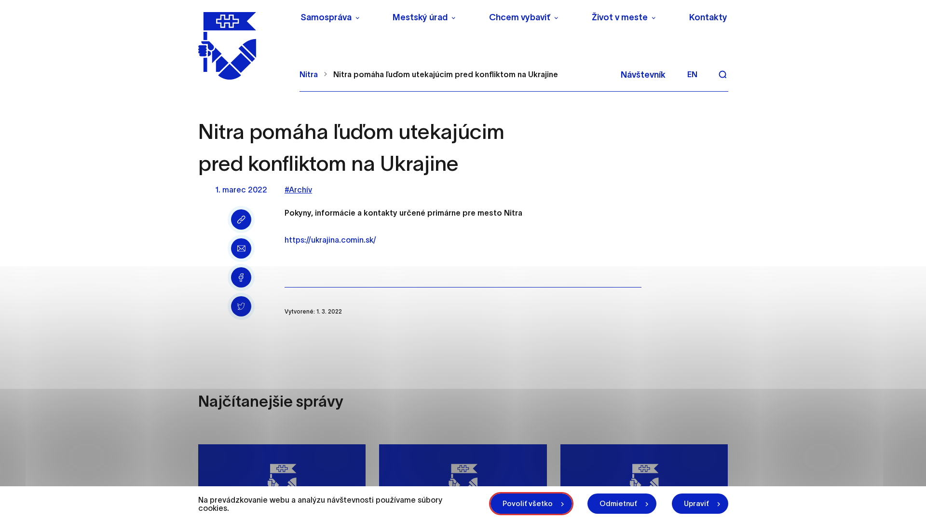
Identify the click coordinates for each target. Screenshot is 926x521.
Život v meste (620, 17)
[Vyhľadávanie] (722, 74)
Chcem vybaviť (519, 17)
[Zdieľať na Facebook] (241, 277)
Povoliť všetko (528, 503)
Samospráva (326, 17)
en (692, 74)
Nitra (309, 74)
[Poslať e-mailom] (241, 248)
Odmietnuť (618, 503)
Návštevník (643, 75)
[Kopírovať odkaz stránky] (241, 219)
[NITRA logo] (242, 46)
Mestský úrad (420, 17)
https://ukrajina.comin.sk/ (330, 239)
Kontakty (708, 17)
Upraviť (696, 503)
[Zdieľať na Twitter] (241, 306)
